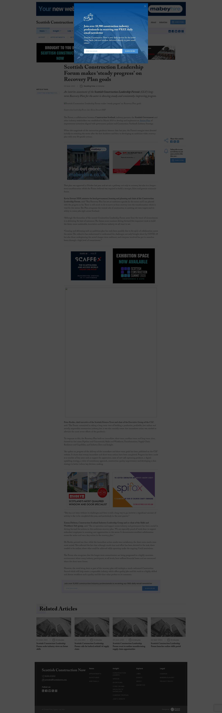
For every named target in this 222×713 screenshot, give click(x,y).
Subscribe (130, 51)
